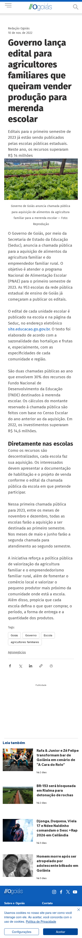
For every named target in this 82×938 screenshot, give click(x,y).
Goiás (14, 635)
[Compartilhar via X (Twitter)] (20, 666)
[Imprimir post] (51, 666)
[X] (68, 892)
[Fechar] (76, 912)
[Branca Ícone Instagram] (54, 892)
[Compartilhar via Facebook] (10, 666)
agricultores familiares (25, 642)
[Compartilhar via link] (41, 666)
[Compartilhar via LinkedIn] (31, 666)
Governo (31, 635)
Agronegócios (17, 652)
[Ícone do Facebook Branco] (61, 892)
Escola (48, 635)
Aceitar (60, 932)
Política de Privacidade (41, 921)
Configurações (21, 932)
